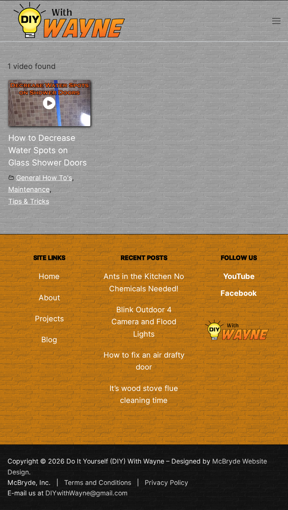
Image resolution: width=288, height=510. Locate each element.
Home (49, 276)
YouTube (239, 276)
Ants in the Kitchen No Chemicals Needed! (144, 282)
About (49, 297)
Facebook (238, 293)
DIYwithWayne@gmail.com (86, 493)
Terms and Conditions (97, 482)
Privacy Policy (166, 482)
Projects (49, 318)
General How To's (44, 178)
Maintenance (29, 189)
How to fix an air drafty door (144, 360)
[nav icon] (276, 20)
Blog (49, 339)
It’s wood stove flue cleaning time (144, 394)
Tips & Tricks (28, 201)
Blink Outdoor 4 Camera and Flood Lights (143, 322)
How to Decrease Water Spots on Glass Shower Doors (47, 150)
